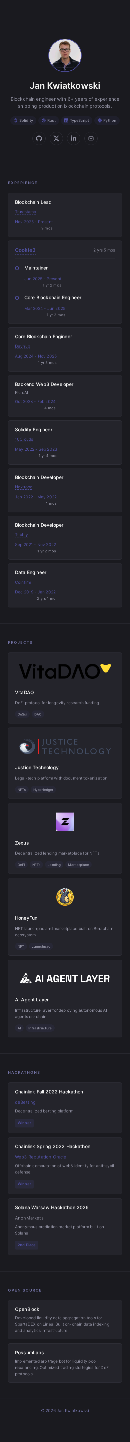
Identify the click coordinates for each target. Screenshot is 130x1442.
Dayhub (22, 346)
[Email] (91, 138)
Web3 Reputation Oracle (41, 1156)
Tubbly (21, 534)
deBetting (25, 1102)
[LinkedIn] (73, 138)
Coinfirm (23, 582)
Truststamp (25, 211)
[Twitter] (56, 138)
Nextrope (23, 486)
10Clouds (24, 439)
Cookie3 (25, 250)
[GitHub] (39, 138)
